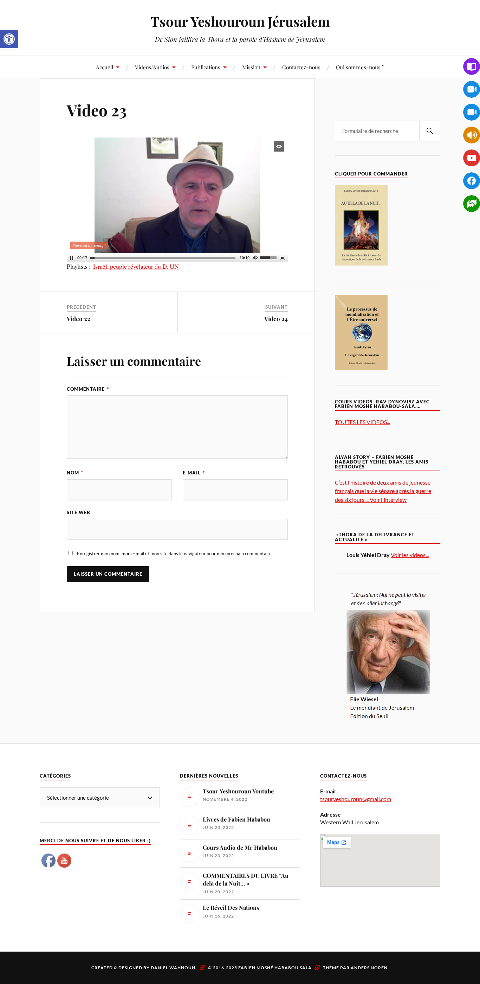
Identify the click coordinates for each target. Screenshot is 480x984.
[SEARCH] (429, 131)
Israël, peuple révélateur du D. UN (136, 266)
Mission (251, 67)
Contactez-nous (301, 67)
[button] (9, 39)
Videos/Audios (152, 67)
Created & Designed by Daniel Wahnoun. (144, 967)
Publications (205, 67)
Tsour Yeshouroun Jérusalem (240, 21)
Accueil (104, 67)
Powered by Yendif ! (89, 245)
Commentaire (88, 389)
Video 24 (276, 318)
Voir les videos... (410, 554)
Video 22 (78, 318)
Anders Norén (369, 967)
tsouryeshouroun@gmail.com (355, 798)
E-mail (194, 472)
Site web (78, 512)
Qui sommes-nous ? (360, 67)
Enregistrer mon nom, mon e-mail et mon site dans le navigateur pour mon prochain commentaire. (175, 553)
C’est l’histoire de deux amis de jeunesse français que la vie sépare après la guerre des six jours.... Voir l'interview (383, 491)
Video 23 (97, 110)
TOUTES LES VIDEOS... (362, 421)
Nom (75, 472)
